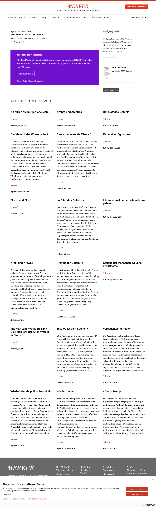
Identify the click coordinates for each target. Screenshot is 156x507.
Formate (55, 17)
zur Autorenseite (109, 56)
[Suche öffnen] (146, 17)
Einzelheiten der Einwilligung (14, 499)
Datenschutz (109, 473)
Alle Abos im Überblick (85, 472)
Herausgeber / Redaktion (62, 475)
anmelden (135, 18)
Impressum (108, 470)
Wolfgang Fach (19, 42)
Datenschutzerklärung (38, 499)
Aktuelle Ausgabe (16, 17)
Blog (44, 17)
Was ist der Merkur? (65, 470)
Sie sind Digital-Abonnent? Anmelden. (30, 81)
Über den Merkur (100, 17)
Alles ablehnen (137, 494)
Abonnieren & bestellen (75, 17)
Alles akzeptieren (137, 489)
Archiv (33, 17)
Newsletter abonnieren (136, 7)
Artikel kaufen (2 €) (111, 90)
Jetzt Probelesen (25, 73)
